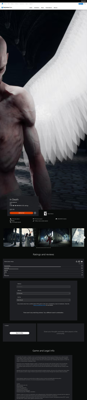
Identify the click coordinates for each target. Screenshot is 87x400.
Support (30, 3)
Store (5, 3)
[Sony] (84, 2)
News (27, 3)
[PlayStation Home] (2, 3)
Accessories (22, 3)
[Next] (84, 237)
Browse (55, 7)
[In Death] (19, 237)
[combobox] (43, 286)
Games (12, 3)
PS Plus (16, 3)
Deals (42, 7)
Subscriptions (49, 7)
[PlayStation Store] (7, 7)
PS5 (8, 3)
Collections (36, 7)
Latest (30, 7)
